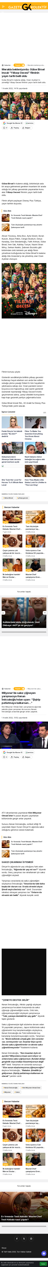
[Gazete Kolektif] (27, 7)
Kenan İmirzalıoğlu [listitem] (10, 1088)
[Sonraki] (44, 613)
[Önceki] (3, 613)
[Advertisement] (24, 38)
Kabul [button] (43, 1264)
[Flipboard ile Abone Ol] (29, 123)
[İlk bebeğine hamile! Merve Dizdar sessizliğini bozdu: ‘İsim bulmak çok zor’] (12, 570)
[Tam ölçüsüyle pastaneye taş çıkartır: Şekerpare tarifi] (24, 227)
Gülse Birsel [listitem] (8, 498)
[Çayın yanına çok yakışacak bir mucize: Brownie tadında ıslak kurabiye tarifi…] (12, 545)
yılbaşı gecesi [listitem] (22, 498)
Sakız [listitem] (17, 1092)
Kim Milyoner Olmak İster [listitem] (30, 1088)
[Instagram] (31, 1238)
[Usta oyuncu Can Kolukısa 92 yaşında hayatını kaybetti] (35, 545)
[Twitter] (24, 1238)
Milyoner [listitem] (7, 1092)
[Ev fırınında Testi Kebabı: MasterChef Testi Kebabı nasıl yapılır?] (24, 218)
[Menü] (3, 6)
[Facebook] (17, 1238)
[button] (2, 13)
